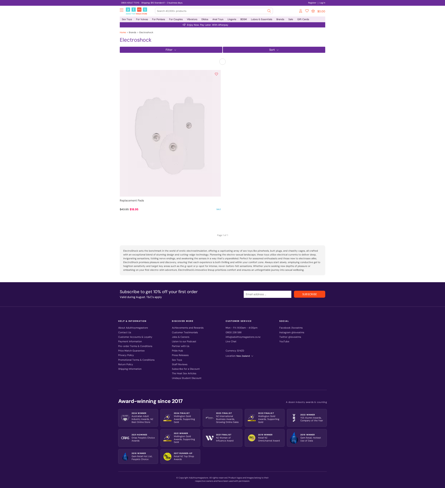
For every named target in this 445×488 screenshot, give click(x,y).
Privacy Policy (126, 355)
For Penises (158, 19)
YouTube (284, 341)
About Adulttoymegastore (133, 327)
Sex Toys (127, 19)
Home (123, 32)
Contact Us (124, 332)
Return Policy (125, 364)
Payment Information (130, 341)
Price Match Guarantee (131, 350)
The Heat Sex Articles (184, 373)
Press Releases (180, 355)
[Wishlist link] (307, 11)
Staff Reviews (179, 364)
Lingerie (232, 19)
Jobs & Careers (180, 337)
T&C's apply (154, 297)
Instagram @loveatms (291, 332)
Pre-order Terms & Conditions (135, 346)
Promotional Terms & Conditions (136, 359)
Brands (280, 19)
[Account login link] (301, 11)
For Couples (176, 19)
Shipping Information (129, 368)
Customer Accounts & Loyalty (135, 337)
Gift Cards (303, 19)
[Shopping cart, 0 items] (313, 11)
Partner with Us (180, 346)
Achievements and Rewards (188, 327)
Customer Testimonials (185, 332)
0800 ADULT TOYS (130, 2)
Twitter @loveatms (290, 337)
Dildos (204, 19)
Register (312, 2)
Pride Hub (177, 350)
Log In (322, 2)
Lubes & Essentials (261, 19)
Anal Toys (217, 19)
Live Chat (231, 341)
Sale (290, 19)
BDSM (243, 19)
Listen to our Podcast (184, 341)
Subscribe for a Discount (186, 368)
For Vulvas (142, 19)
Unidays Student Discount (186, 378)
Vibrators (192, 19)
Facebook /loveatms (291, 327)
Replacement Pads (132, 200)
